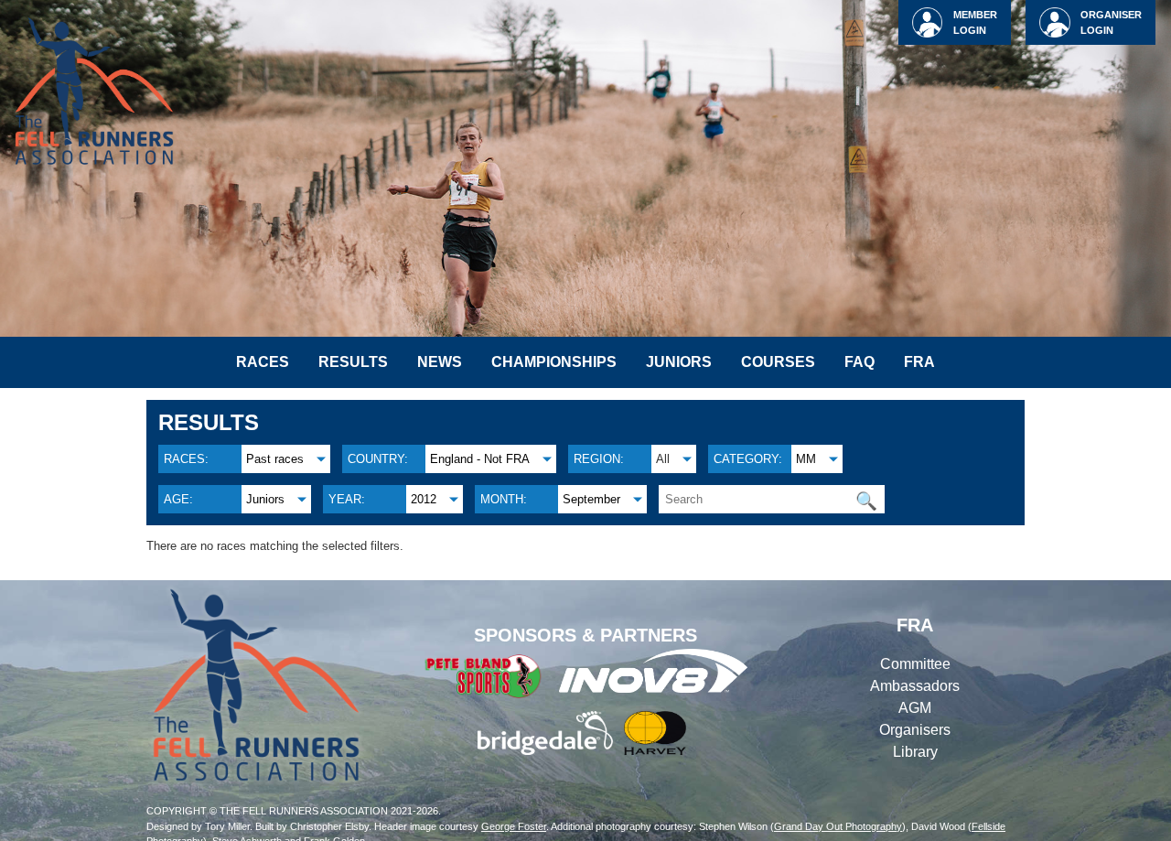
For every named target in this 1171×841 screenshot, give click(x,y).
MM (806, 459)
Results (353, 362)
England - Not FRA (480, 459)
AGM (914, 708)
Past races (275, 459)
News (439, 362)
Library (915, 752)
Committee (915, 664)
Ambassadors (915, 686)
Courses (778, 362)
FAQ (859, 362)
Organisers (915, 730)
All (663, 459)
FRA (919, 362)
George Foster (513, 826)
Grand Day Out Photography (838, 826)
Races (262, 362)
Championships (554, 362)
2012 (423, 499)
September (591, 499)
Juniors (679, 362)
